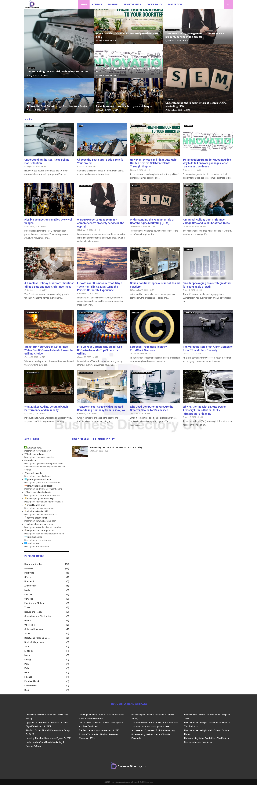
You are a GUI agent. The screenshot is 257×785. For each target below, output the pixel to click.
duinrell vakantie (35, 473)
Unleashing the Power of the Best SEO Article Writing (116, 447)
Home (84, 4)
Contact (97, 4)
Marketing (169, 99)
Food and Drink (31, 681)
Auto (186, 373)
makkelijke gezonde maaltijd (40, 498)
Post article (175, 4)
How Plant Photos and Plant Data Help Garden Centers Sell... (128, 35)
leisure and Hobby (33, 612)
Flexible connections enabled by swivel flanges (124, 106)
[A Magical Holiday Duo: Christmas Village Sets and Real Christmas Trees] (208, 199)
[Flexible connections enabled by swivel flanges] (49, 199)
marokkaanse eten (36, 505)
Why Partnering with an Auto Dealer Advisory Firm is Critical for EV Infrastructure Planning (204, 410)
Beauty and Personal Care (37, 638)
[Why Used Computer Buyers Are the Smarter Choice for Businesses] (155, 386)
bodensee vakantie (36, 454)
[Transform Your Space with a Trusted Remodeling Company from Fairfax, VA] (102, 386)
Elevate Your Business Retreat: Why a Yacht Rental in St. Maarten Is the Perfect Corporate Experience (99, 286)
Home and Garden (103, 30)
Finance (28, 677)
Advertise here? (34, 448)
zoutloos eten (33, 543)
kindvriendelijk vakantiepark (40, 486)
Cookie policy (154, 4)
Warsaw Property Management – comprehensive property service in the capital (194, 35)
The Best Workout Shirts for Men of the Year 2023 (154, 722)
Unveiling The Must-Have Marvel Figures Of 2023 (48, 738)
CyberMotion (30, 460)
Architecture (30, 586)
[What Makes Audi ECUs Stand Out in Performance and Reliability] (49, 386)
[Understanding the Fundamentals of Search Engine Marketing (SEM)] (155, 199)
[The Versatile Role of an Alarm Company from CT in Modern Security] (208, 326)
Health (27, 620)
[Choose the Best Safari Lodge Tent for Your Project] (102, 139)
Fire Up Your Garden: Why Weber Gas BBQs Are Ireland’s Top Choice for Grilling (99, 350)
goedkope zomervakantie (39, 479)
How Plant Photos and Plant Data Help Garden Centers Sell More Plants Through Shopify (153, 163)
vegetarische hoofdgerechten (41, 530)
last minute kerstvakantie (39, 492)
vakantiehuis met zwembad (40, 524)
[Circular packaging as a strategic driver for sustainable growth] (208, 263)
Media (27, 590)
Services (28, 599)
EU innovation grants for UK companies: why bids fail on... (128, 70)
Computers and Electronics (141, 373)
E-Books (28, 651)
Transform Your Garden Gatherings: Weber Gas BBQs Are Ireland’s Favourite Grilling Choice (48, 350)
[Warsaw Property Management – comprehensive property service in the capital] (102, 199)
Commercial (189, 313)
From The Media (132, 4)
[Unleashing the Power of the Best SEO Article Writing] (80, 451)
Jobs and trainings (33, 629)
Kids (26, 668)
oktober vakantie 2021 (37, 511)
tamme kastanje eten (37, 518)
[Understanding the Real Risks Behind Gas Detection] (49, 139)
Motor (27, 672)
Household (29, 581)
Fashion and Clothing (34, 603)
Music (27, 655)
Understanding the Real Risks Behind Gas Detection (57, 71)
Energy (27, 659)
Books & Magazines (34, 642)
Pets (26, 664)
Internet (28, 594)
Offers (27, 577)
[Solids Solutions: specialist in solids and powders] (155, 263)
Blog (29, 102)
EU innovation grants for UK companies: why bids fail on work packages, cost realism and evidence (207, 163)
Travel (81, 249)
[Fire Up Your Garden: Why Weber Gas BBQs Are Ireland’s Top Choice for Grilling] (102, 326)
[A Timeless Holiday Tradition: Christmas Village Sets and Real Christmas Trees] (49, 263)
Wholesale (29, 625)
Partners (113, 4)
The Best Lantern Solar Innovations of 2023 (99, 730)
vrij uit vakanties (34, 537)
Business (30, 68)
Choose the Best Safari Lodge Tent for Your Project (58, 106)
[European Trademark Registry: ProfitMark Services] (155, 326)
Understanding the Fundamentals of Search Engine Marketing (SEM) (196, 105)
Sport (27, 633)
